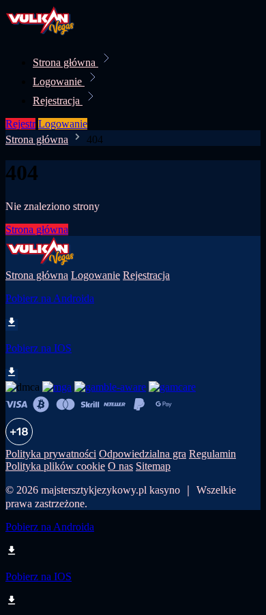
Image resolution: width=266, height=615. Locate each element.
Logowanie (59, 81)
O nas (120, 466)
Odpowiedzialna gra (142, 454)
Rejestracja (58, 100)
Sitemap (153, 466)
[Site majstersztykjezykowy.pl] (51, 32)
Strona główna (65, 62)
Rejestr (20, 124)
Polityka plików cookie (55, 466)
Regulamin (212, 454)
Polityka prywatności (50, 454)
